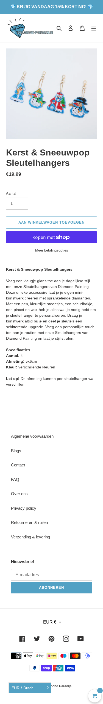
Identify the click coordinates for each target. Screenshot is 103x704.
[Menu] (93, 28)
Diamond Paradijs (57, 686)
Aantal (11, 193)
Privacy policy (23, 508)
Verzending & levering (30, 537)
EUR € (49, 622)
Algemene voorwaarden (32, 436)
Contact (18, 465)
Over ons (19, 493)
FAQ (15, 479)
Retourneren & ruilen (29, 522)
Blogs (16, 450)
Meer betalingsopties (51, 250)
